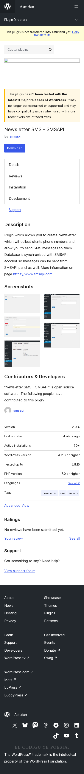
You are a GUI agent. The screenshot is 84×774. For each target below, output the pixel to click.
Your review (13, 538)
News (8, 605)
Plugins (49, 613)
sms (62, 493)
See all (74, 538)
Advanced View (16, 505)
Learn (8, 635)
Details (14, 164)
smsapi (15, 136)
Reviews (15, 176)
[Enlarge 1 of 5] (34, 299)
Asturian (20, 714)
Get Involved (54, 635)
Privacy (10, 621)
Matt (10, 680)
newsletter (49, 493)
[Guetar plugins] (50, 49)
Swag (50, 658)
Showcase (52, 598)
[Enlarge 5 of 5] (74, 328)
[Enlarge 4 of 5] (74, 299)
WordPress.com (19, 672)
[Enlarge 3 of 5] (34, 346)
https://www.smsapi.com (32, 274)
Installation (17, 187)
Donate (52, 650)
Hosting (10, 613)
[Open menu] (77, 6)
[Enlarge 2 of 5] (34, 322)
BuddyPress (16, 695)
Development (19, 198)
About (9, 598)
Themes (50, 605)
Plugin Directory (15, 19)
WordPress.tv (17, 658)
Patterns (51, 621)
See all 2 (74, 483)
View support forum (19, 571)
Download (14, 148)
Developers (13, 650)
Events (49, 642)
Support (15, 210)
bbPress (13, 687)
